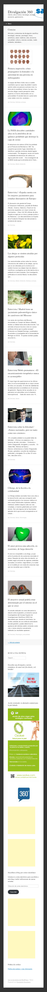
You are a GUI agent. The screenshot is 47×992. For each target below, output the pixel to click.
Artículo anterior (14, 642)
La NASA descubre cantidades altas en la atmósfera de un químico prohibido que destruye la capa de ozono (23, 135)
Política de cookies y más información (20, 969)
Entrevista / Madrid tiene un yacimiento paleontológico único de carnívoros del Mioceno (22, 312)
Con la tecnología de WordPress (18, 980)
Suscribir (13, 892)
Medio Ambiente (20, 164)
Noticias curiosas (21, 102)
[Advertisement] (21, 820)
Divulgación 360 (20, 12)
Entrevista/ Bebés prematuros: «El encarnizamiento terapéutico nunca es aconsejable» (23, 373)
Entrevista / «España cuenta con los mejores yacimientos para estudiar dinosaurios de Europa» (22, 195)
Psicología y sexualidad (23, 634)
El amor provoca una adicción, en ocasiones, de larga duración (22, 547)
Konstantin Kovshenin (23, 982)
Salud (17, 398)
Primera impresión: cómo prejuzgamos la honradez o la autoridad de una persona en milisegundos (21, 73)
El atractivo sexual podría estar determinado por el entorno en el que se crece (22, 602)
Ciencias (12, 102)
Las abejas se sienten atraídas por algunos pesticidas (22, 255)
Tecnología (23, 517)
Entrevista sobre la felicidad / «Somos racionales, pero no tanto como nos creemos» (22, 429)
